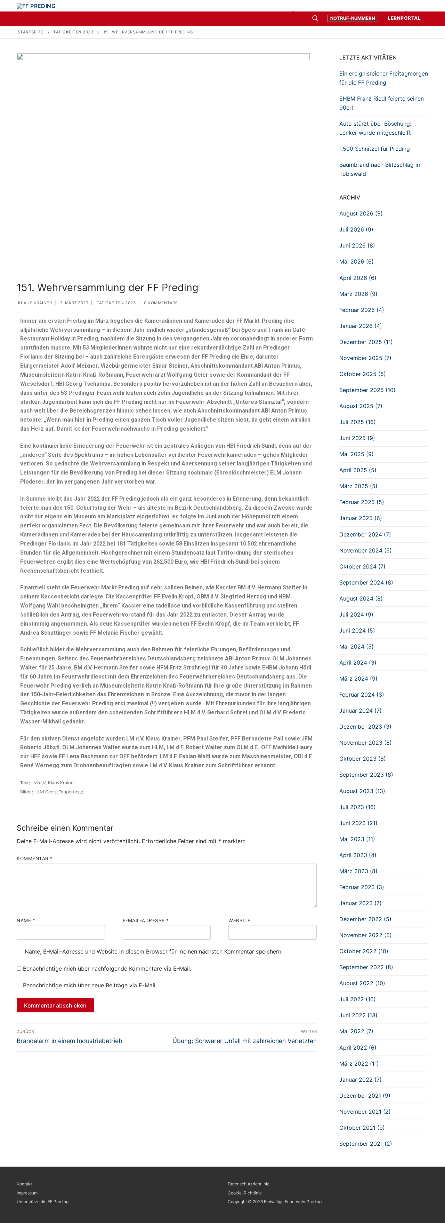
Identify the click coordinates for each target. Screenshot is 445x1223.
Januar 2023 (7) (360, 903)
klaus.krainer (34, 302)
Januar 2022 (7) (360, 1079)
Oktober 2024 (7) (362, 566)
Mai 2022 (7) (356, 1031)
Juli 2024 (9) (356, 614)
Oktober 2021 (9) (362, 1127)
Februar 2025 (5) (361, 502)
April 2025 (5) (358, 470)
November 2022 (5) (365, 935)
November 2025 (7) (365, 357)
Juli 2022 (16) (357, 999)
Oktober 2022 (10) (363, 951)
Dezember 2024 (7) (365, 534)
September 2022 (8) (366, 967)
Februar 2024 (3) (361, 694)
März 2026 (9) (358, 293)
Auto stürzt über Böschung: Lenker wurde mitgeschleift (375, 128)
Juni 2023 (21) (358, 823)
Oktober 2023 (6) (362, 758)
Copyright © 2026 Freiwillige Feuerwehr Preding (275, 1201)
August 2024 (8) (361, 598)
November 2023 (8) (365, 742)
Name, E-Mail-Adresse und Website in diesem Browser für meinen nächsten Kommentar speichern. (154, 951)
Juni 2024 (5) (357, 630)
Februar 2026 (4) (361, 309)
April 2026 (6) (358, 277)
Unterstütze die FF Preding (42, 1201)
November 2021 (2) (365, 1111)
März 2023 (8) (358, 871)
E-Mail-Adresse (146, 920)
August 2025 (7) (360, 405)
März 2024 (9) (358, 678)
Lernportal (404, 18)
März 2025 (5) (358, 486)
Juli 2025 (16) (357, 421)
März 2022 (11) (359, 1063)
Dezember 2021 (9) (364, 1095)
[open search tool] (315, 18)
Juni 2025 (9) (357, 437)
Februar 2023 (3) (361, 887)
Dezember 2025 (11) (366, 341)
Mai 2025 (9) (356, 453)
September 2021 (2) (365, 1143)
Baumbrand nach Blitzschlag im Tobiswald (380, 169)
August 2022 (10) (362, 983)
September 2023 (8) (366, 774)
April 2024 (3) (358, 662)
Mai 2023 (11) (357, 839)
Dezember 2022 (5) (365, 919)
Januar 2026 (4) (360, 325)
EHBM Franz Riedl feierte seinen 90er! (381, 103)
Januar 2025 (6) (360, 518)
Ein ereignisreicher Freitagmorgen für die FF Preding (383, 78)
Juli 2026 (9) (356, 229)
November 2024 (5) (365, 550)
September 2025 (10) (367, 389)
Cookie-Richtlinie (245, 1192)
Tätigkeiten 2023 (116, 302)
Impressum (27, 1192)
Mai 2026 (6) (356, 261)
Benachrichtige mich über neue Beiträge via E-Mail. (90, 985)
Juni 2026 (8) (357, 245)
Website (239, 920)
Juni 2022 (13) (358, 1015)
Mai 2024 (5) (356, 646)
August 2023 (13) (362, 790)
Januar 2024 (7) (360, 710)
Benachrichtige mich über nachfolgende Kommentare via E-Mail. (107, 968)
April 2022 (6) (358, 1047)
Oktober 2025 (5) (362, 373)
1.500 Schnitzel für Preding (374, 148)
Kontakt (24, 1183)
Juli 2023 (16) (357, 806)
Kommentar (35, 858)
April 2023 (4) (358, 855)
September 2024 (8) (366, 582)
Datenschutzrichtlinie (248, 1183)
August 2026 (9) (361, 213)
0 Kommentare (160, 302)
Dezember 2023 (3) (365, 726)
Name (26, 920)
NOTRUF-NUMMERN (352, 18)
